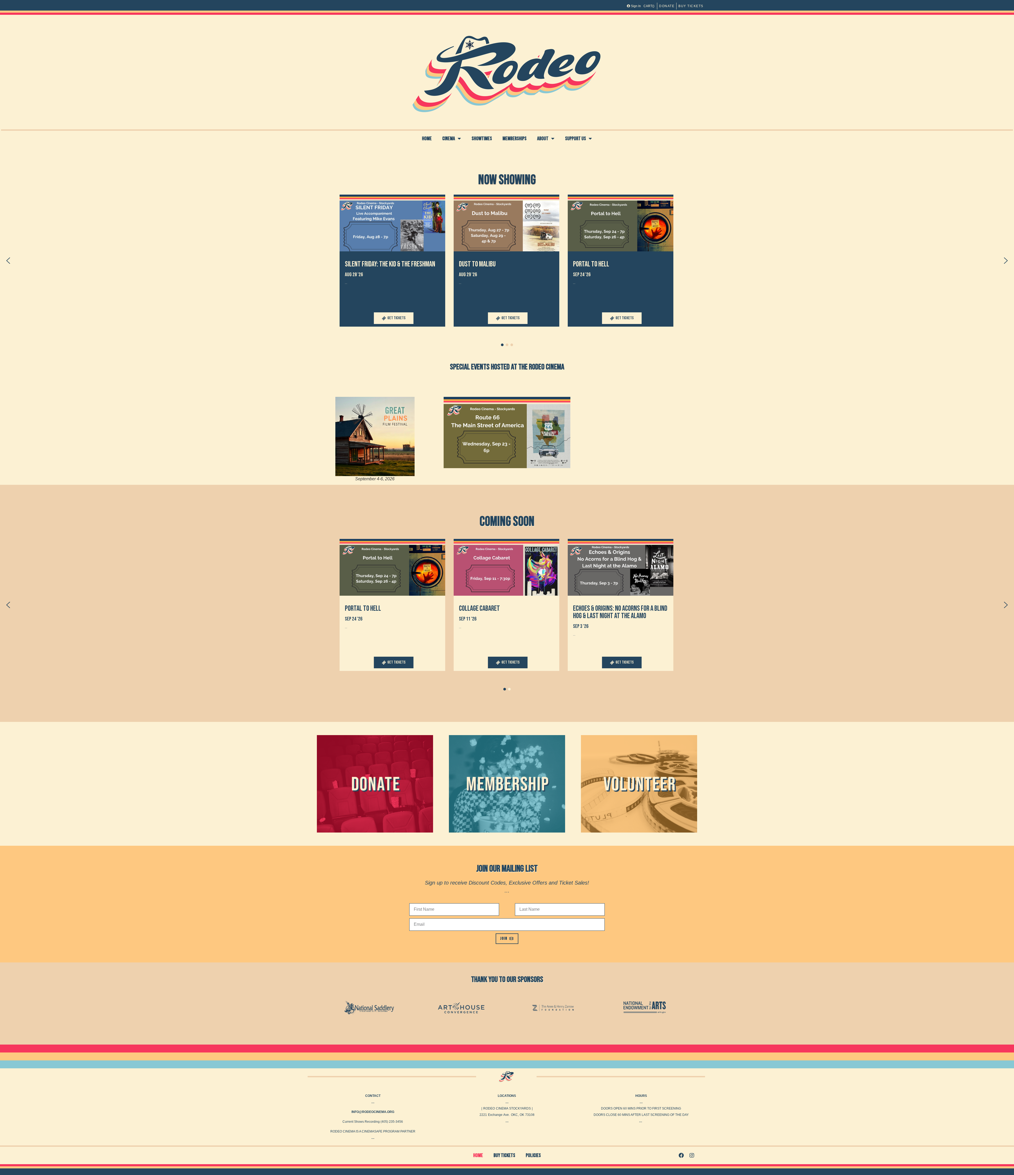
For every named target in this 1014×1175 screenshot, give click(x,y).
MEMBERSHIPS (515, 138)
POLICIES (533, 1155)
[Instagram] (692, 1155)
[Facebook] (681, 1155)
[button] (392, 261)
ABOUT (542, 138)
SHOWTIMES (482, 138)
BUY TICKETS (504, 1155)
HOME (427, 138)
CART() (649, 6)
